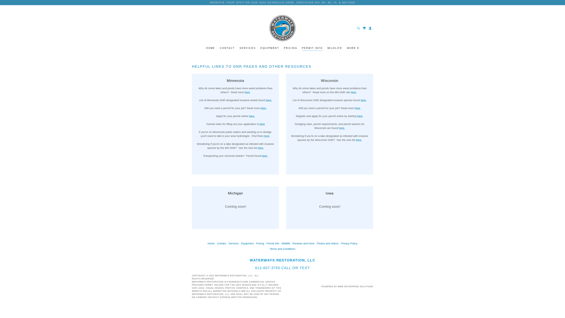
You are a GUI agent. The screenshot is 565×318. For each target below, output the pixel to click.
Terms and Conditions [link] (282, 248)
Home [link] (210, 48)
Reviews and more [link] (303, 243)
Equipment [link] (269, 48)
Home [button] (211, 243)
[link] (282, 27)
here (247, 92)
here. (269, 100)
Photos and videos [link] (328, 243)
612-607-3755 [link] (267, 268)
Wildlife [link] (334, 48)
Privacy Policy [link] (349, 243)
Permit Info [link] (312, 48)
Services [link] (248, 48)
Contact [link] (227, 48)
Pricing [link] (290, 48)
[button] (364, 28)
